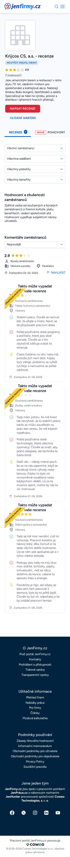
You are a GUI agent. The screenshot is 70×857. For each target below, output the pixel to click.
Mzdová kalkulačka (35, 718)
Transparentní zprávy (35, 675)
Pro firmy (35, 707)
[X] (23, 812)
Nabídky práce (35, 702)
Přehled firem (35, 697)
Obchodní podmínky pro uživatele (35, 751)
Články (35, 713)
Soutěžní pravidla (35, 766)
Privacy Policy (35, 761)
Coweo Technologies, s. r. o (42, 798)
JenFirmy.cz (14, 5)
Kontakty (35, 659)
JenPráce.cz (19, 792)
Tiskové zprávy (35, 669)
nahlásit (58, 272)
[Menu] (57, 7)
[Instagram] (35, 812)
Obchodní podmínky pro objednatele (35, 756)
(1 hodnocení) (13, 75)
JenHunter (13, 796)
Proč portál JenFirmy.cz (35, 654)
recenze (17, 132)
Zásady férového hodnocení (35, 741)
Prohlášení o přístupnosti (35, 664)
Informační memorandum (35, 746)
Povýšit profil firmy (22, 62)
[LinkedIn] (46, 812)
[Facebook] (12, 812)
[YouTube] (58, 812)
